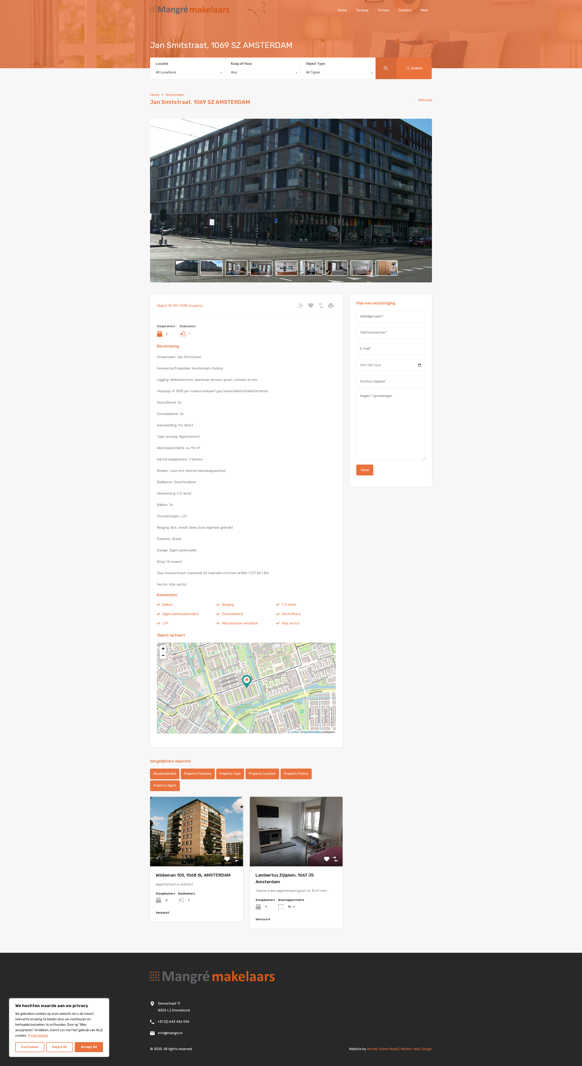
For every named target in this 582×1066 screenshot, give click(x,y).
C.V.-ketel (289, 605)
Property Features (197, 774)
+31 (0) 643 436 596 (173, 1022)
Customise (29, 1047)
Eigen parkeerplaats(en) (180, 614)
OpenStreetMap (312, 732)
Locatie (162, 64)
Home (342, 10)
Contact (404, 10)
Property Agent (164, 785)
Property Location (262, 774)
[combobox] (187, 73)
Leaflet (295, 732)
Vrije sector (290, 623)
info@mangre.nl (170, 1033)
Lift (165, 623)
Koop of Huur (241, 64)
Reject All (59, 1047)
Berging (228, 605)
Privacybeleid (38, 1036)
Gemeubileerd (232, 614)
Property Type (230, 774)
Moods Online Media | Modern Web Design (399, 1049)
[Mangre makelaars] (190, 14)
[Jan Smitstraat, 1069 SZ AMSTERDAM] (246, 681)
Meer (424, 10)
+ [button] (163, 648)
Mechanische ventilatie (240, 623)
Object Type (315, 64)
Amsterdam (175, 95)
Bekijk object (196, 852)
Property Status (296, 774)
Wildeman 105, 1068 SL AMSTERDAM (193, 875)
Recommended (164, 774)
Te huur (383, 10)
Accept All (89, 1047)
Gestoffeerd (291, 614)
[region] (59, 1027)
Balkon (167, 605)
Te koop (362, 10)
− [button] (163, 655)
